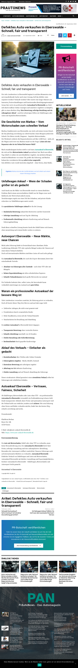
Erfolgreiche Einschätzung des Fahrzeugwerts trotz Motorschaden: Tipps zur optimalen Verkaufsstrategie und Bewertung (69, 188)
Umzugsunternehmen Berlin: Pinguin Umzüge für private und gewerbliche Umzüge (16, 640)
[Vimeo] (73, 1)
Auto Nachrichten (61, 123)
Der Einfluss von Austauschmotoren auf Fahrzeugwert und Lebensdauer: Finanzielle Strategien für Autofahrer (38, 622)
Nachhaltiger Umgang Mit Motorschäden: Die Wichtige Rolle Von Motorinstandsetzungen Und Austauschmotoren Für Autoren (37, 615)
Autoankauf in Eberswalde (14, 488)
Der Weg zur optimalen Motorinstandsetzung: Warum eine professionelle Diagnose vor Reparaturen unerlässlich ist (70, 175)
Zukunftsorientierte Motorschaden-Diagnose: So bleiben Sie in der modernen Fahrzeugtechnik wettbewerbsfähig (64, 631)
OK (40, 665)
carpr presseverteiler (14, 35)
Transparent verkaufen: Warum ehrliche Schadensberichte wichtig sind (64, 638)
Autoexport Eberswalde (29, 488)
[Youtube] (75, 1)
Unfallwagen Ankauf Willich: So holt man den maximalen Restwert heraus (42, 513)
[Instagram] (68, 1)
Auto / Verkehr (5, 20)
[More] (74, 35)
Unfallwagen (5, 491)
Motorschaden (41, 488)
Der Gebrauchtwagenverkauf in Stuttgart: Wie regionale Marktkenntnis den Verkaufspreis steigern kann (63, 651)
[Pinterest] (70, 35)
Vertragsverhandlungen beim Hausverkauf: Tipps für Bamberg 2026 (38, 638)
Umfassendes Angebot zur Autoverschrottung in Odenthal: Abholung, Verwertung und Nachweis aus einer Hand (67, 579)
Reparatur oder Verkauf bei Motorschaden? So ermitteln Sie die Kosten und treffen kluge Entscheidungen (29, 578)
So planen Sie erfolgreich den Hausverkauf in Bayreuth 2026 (36, 634)
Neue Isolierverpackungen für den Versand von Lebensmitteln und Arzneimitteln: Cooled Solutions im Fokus (16, 630)
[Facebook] (66, 1)
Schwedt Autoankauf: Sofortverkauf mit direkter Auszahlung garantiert (11, 513)
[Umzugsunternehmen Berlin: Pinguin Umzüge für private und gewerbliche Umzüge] (5, 639)
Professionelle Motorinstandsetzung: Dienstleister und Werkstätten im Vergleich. (64, 625)
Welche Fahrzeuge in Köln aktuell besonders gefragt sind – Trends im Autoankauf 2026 (17, 648)
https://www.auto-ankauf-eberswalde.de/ (19, 433)
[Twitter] (71, 1)
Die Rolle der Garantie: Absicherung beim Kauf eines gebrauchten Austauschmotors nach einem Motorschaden (69, 162)
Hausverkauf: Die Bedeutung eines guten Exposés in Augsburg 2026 (38, 642)
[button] (74, 16)
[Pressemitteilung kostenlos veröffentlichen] (52, 8)
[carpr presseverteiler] (3, 35)
